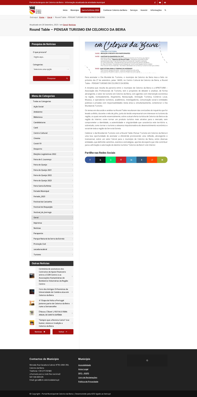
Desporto (38, 149)
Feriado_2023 (39, 196)
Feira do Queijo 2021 (43, 170)
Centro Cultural (40, 133)
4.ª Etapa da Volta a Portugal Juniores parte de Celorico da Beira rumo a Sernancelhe (54, 303)
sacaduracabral (40, 249)
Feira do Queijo (40, 164)
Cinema (37, 138)
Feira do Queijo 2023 (43, 180)
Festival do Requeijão (43, 207)
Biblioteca (38, 117)
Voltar (61, 331)
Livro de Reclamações (87, 377)
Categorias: (38, 64)
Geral (65, 24)
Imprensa (38, 223)
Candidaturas (39, 122)
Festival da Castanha (43, 201)
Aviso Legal (83, 369)
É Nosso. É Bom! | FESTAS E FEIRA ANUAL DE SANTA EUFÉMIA (53, 313)
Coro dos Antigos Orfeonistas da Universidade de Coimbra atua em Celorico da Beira (54, 292)
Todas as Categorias (42, 101)
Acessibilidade (84, 365)
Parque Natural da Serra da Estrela (49, 238)
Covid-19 (37, 143)
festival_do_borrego (43, 212)
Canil (36, 127)
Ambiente (38, 112)
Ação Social (38, 106)
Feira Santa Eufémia (42, 186)
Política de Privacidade (88, 381)
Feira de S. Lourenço (42, 159)
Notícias (72, 24)
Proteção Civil (40, 244)
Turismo (37, 254)
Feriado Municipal (41, 191)
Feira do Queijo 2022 (43, 175)
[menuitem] (65, 10)
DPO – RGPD (83, 373)
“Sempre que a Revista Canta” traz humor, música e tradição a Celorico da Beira (54, 323)
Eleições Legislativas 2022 (45, 154)
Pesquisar (51, 78)
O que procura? (40, 52)
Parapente (38, 233)
